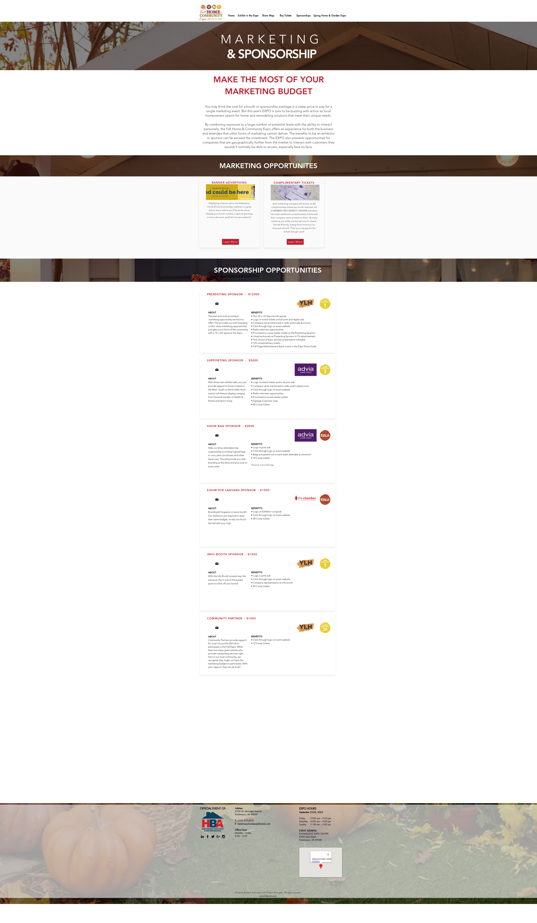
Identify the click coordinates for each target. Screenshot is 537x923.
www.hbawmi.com (268, 895)
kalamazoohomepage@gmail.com (254, 823)
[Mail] (217, 303)
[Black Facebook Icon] (208, 837)
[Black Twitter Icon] (213, 837)
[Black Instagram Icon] (224, 837)
